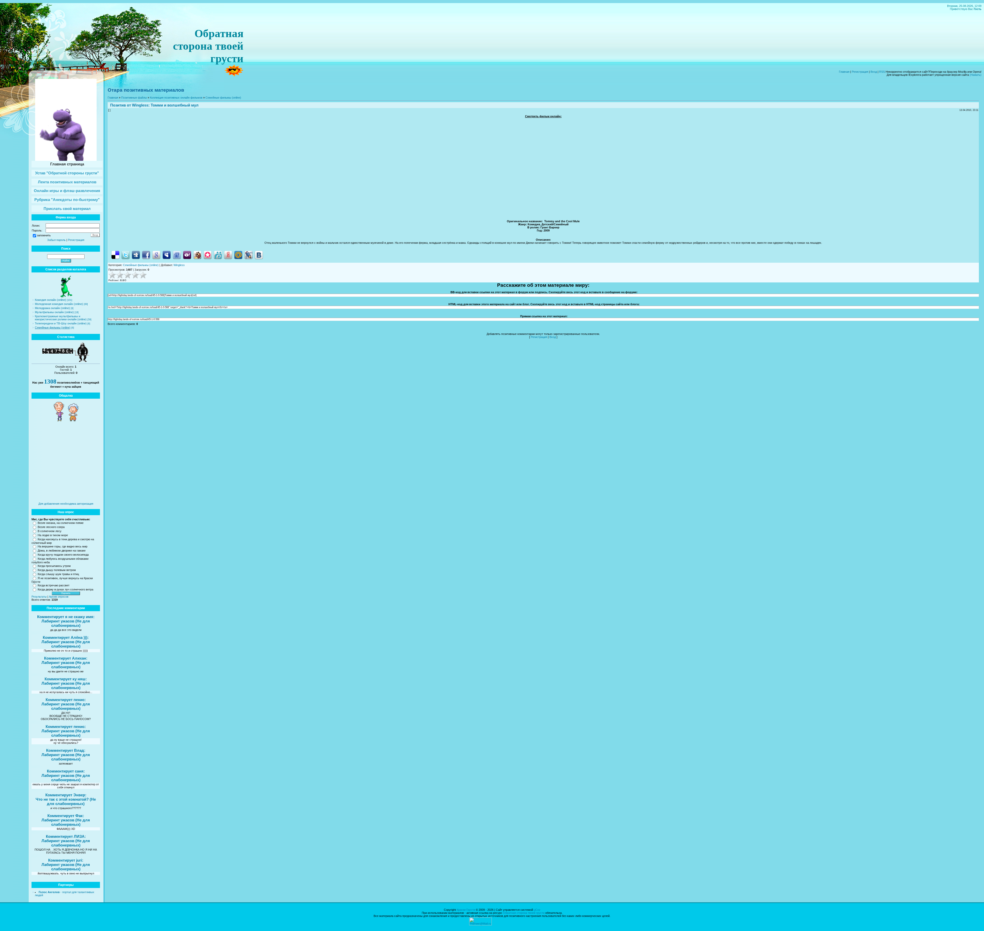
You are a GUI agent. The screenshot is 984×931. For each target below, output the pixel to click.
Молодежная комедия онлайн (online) (59, 303)
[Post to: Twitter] (125, 254)
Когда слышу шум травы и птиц (58, 574)
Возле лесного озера (51, 526)
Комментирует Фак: (65, 815)
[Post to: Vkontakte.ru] (259, 254)
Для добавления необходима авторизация (65, 503)
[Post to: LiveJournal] (248, 254)
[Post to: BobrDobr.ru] (197, 254)
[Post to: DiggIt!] (136, 254)
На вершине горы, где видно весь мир (62, 546)
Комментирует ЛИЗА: (66, 836)
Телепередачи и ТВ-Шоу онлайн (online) (61, 323)
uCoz (537, 909)
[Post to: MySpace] (166, 254)
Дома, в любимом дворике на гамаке (62, 550)
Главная (844, 71)
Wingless (140, 105)
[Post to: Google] (156, 254)
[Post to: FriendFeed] (177, 254)
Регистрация (860, 71)
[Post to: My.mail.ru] (238, 254)
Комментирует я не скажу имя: (66, 617)
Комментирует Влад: (65, 750)
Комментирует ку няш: (66, 679)
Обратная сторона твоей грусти (524, 912)
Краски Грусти (466, 909)
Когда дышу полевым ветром (57, 570)
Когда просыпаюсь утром (54, 565)
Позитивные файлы (134, 97)
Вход (873, 71)
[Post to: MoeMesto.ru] (218, 254)
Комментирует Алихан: (65, 658)
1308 (50, 381)
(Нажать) (975, 74)
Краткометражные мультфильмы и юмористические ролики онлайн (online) (61, 318)
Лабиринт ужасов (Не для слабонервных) (66, 623)
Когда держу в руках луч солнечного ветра (65, 589)
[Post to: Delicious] (115, 254)
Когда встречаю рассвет (53, 585)
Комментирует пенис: (66, 699)
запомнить (44, 235)
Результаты (39, 596)
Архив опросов (58, 596)
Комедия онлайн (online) (50, 299)
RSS (882, 71)
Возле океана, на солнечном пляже (61, 522)
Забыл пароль (56, 239)
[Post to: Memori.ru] (207, 254)
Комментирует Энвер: (65, 795)
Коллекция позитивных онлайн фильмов (176, 97)
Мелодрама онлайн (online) (52, 308)
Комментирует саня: (66, 771)
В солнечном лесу (49, 531)
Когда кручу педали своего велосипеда (63, 554)
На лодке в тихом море (53, 535)
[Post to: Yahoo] (187, 254)
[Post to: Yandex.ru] (228, 254)
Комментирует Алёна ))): (66, 637)
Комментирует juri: (65, 860)
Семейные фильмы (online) (52, 327)
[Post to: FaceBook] (146, 254)
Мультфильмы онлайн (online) (54, 312)
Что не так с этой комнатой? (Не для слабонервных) (66, 801)
